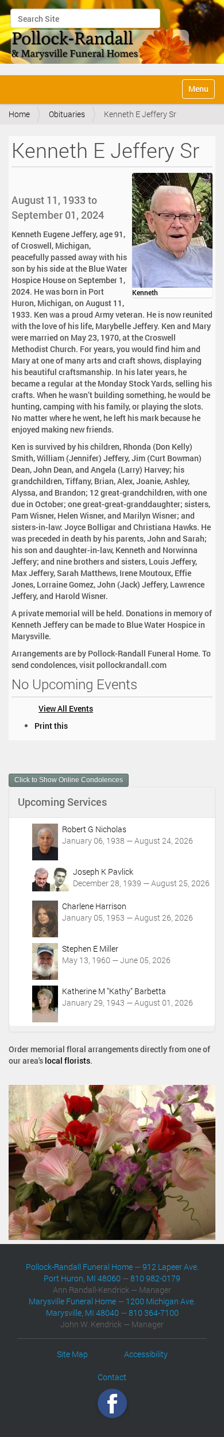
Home (19, 114)
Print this (51, 725)
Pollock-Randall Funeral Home (79, 1266)
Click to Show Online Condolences (68, 780)
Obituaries (67, 114)
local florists (67, 1060)
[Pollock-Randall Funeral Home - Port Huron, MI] (102, 36)
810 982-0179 (155, 1278)
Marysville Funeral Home (72, 1301)
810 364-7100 (154, 1312)
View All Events (65, 708)
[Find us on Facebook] (112, 1403)
